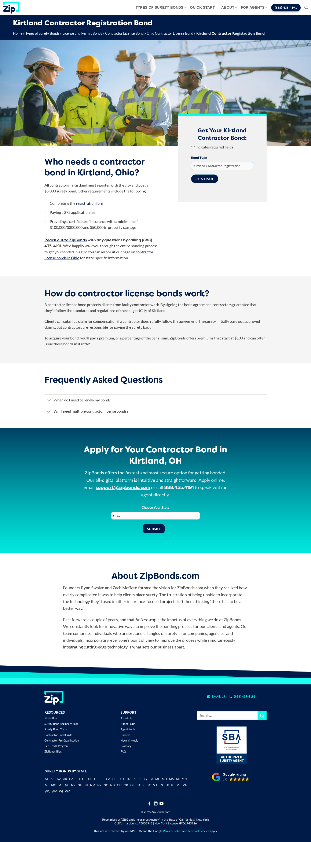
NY (99, 785)
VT (179, 785)
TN (161, 785)
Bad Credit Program (56, 746)
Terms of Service (198, 831)
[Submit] (262, 715)
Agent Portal (128, 729)
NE (67, 785)
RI (144, 785)
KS (139, 779)
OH (119, 785)
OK (126, 785)
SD (155, 785)
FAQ (123, 751)
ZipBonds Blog (53, 751)
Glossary (126, 746)
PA (138, 785)
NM (92, 785)
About (227, 7)
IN (129, 779)
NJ (86, 785)
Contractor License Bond (124, 33)
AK (53, 779)
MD (164, 779)
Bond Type (199, 157)
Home (17, 33)
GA (108, 779)
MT (60, 785)
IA (134, 779)
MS (47, 785)
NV (73, 785)
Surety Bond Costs (55, 729)
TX (167, 785)
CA (71, 779)
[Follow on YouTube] (162, 804)
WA (47, 791)
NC (106, 785)
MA (171, 779)
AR (65, 779)
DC (96, 779)
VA (185, 785)
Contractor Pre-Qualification (61, 740)
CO (78, 779)
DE (90, 779)
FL (102, 779)
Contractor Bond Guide (58, 735)
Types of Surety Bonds (159, 7)
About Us (126, 718)
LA (151, 779)
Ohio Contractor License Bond (170, 33)
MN (184, 779)
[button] (306, 7)
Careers (125, 735)
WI (61, 791)
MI (178, 779)
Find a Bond (51, 718)
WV (54, 791)
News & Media (129, 740)
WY (67, 791)
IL (124, 779)
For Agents (252, 7)
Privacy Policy (172, 831)
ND (112, 785)
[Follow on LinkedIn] (156, 804)
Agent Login (128, 723)
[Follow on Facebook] (149, 804)
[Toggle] (48, 400)
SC (149, 785)
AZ (59, 779)
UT (173, 785)
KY (145, 779)
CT (84, 779)
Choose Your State (155, 507)
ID (119, 779)
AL (46, 779)
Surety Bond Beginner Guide (61, 723)
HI (114, 779)
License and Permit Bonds (82, 33)
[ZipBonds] (11, 8)
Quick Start (202, 7)
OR (132, 785)
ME (157, 779)
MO (53, 785)
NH (80, 785)
